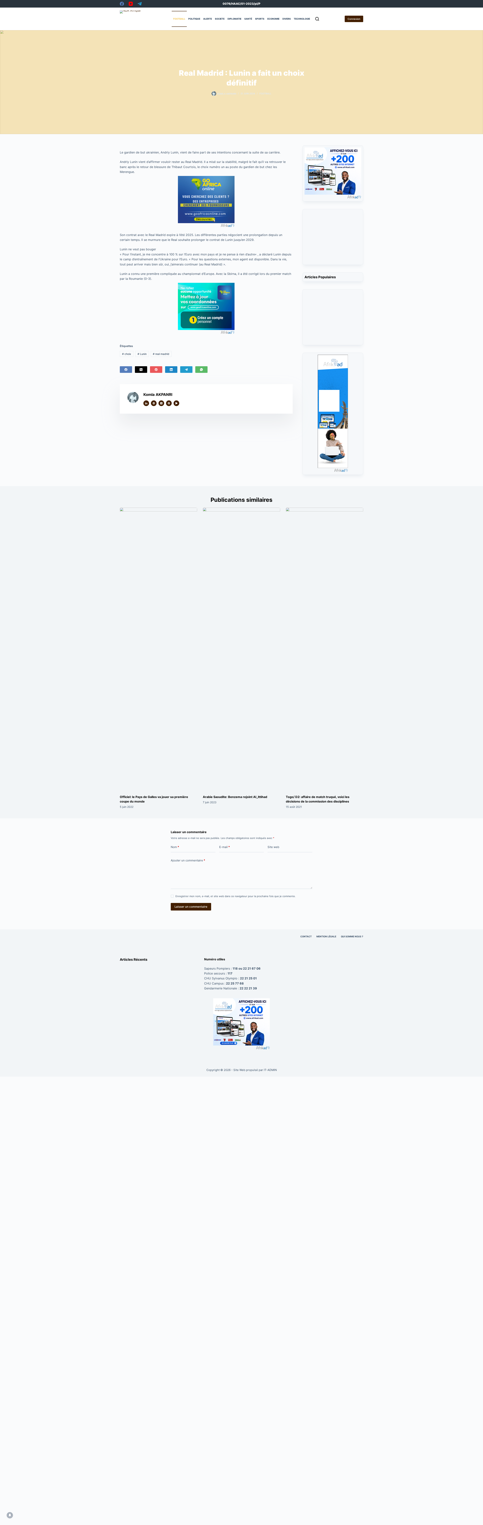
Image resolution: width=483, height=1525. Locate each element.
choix (126, 353)
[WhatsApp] (201, 369)
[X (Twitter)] (141, 369)
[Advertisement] (333, 239)
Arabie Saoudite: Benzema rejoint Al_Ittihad (235, 797)
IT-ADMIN (270, 1070)
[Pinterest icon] (169, 403)
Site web (273, 847)
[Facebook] (122, 4)
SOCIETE (220, 18)
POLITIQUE (194, 18)
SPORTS (259, 18)
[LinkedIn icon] (146, 403)
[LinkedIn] (171, 369)
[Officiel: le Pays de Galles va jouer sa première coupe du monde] (158, 649)
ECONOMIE (273, 18)
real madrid (161, 353)
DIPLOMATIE (234, 18)
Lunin (142, 353)
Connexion (354, 18)
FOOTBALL (179, 18)
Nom (175, 847)
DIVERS (286, 18)
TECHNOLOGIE (302, 18)
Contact (306, 936)
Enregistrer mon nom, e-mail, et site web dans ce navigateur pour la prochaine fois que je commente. (235, 896)
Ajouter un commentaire (188, 860)
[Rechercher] (317, 19)
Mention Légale (326, 936)
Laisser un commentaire (191, 906)
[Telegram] (140, 4)
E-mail (224, 847)
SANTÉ (248, 18)
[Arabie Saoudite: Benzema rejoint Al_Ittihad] (241, 649)
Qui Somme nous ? (352, 936)
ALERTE (207, 18)
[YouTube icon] (176, 403)
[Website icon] (154, 403)
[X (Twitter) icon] (161, 403)
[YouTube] (131, 4)
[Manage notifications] (10, 1515)
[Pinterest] (156, 369)
